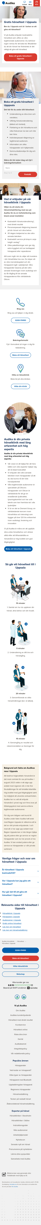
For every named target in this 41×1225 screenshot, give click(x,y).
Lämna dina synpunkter (20, 1154)
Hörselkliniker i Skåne (20, 1120)
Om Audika (20, 1010)
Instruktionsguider (20, 1125)
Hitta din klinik (20, 386)
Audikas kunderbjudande (20, 1015)
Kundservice (20, 1024)
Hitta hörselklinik (20, 966)
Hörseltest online (20, 1029)
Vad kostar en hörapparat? (20, 1070)
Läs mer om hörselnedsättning (15, 930)
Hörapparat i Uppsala (11, 916)
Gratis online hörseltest (12, 923)
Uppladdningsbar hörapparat (20, 1084)
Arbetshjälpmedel (20, 1135)
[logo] (8, 3)
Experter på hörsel (20, 1110)
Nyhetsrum (20, 1139)
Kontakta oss (13, 1184)
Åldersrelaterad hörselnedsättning (20, 1103)
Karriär (20, 1039)
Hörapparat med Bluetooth (20, 1079)
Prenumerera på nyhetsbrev (20, 1149)
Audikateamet (20, 1043)
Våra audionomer (20, 1130)
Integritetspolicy (20, 1048)
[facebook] (17, 997)
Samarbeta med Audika (20, 1158)
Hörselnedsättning (20, 1094)
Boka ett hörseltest (20, 355)
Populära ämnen (20, 1060)
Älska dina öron (20, 1034)
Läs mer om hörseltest (12, 926)
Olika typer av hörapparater (20, 1075)
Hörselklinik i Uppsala (11, 913)
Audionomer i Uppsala (12, 920)
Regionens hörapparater (20, 1089)
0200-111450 (20, 320)
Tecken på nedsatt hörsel (20, 1099)
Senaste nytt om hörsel (20, 1144)
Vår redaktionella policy (20, 1053)
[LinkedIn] (24, 997)
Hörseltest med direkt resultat (20, 1020)
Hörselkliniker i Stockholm (20, 1115)
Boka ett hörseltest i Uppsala (18, 549)
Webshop (21, 974)
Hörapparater (20, 1065)
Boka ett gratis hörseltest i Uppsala (20, 57)
